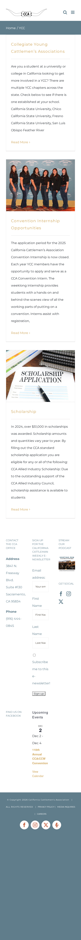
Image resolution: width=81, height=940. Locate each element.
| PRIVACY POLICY (44, 807)
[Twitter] (61, 601)
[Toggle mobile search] (65, 12)
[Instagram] (68, 593)
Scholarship (23, 411)
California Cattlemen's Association (49, 799)
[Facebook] (61, 593)
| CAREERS (40, 814)
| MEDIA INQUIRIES (65, 807)
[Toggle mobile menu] (73, 12)
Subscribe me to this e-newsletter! (41, 672)
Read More (19, 142)
